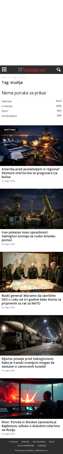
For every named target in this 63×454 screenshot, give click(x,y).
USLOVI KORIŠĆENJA (25, 445)
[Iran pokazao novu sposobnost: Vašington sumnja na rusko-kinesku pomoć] (31, 209)
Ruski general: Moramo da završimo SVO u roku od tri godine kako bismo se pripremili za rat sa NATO (31, 299)
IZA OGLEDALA (9, 116)
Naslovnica (6, 77)
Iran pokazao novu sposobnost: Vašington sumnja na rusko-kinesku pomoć (28, 236)
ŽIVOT (5, 111)
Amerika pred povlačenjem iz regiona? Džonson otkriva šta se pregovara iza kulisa (31, 173)
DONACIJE (42, 445)
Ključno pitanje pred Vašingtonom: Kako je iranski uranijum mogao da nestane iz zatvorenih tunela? (28, 363)
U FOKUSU (7, 106)
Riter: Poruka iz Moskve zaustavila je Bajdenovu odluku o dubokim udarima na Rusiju (31, 426)
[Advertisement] (31, 32)
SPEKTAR (6, 101)
